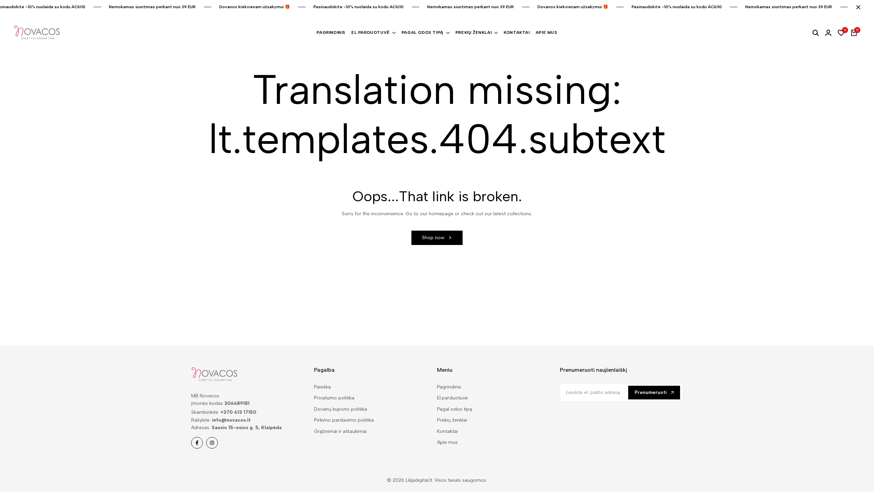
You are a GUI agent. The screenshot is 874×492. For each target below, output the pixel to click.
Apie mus (447, 442)
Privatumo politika (334, 398)
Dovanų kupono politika (340, 409)
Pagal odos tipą (454, 409)
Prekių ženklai (452, 420)
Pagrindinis (449, 387)
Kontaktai (447, 431)
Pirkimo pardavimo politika (344, 420)
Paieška (322, 387)
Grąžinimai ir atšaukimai (340, 431)
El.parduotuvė (452, 398)
